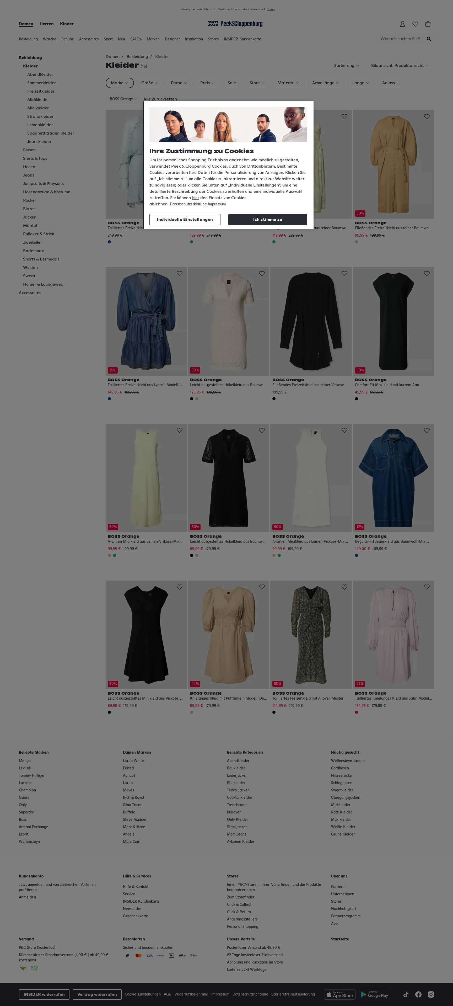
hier (195, 198)
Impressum (217, 204)
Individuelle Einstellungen (185, 219)
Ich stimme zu (267, 219)
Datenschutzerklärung (188, 204)
